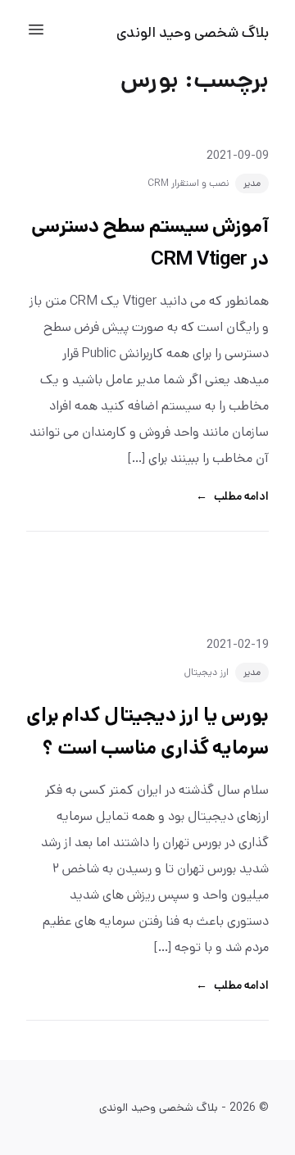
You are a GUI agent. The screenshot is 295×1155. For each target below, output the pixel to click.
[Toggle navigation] (36, 29)
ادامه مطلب (232, 496)
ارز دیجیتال (206, 672)
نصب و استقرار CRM (188, 183)
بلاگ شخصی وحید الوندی (192, 32)
